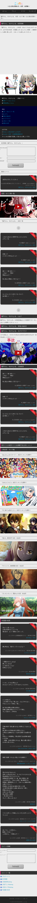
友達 (18, 341)
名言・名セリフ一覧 (8, 111)
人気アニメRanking (7, 884)
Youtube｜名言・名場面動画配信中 (13, 134)
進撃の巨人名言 (30, 840)
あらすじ (5, 114)
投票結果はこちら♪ (8, 103)
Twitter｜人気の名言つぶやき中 (12, 132)
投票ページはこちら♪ (9, 100)
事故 (11, 340)
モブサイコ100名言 (29, 653)
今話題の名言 (6, 890)
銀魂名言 (32, 804)
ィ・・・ (3, 341)
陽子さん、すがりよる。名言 (26, 187)
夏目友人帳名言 (30, 674)
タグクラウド (6, 118)
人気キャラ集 (6, 121)
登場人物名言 (6, 116)
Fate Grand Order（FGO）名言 (26, 748)
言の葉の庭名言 (30, 691)
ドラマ (23, 11)
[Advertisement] (18, 53)
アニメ (14, 11)
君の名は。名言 (30, 638)
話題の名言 (6, 123)
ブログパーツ (6, 876)
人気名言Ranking (7, 882)
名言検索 (4, 879)
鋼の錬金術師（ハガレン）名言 (26, 763)
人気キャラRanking (7, 887)
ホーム (4, 11)
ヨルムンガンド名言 (29, 717)
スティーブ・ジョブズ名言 (27, 821)
